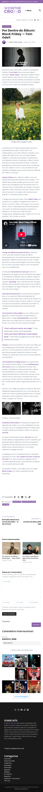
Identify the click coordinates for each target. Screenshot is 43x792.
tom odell (6, 504)
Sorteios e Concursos (12, 778)
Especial (7, 770)
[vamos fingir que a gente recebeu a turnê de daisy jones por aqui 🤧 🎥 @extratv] (34, 686)
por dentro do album (28, 502)
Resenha (7, 776)
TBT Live (7, 781)
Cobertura (8, 763)
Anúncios (7, 759)
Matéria (7, 772)
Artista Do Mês (9, 761)
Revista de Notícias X (21, 789)
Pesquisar (6, 621)
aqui (31, 650)
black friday (17, 502)
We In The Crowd (15, 42)
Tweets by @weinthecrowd (14, 748)
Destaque (7, 765)
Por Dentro (7, 26)
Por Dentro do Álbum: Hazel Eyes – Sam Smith (11, 557)
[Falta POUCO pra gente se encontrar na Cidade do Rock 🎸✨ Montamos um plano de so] (8, 660)
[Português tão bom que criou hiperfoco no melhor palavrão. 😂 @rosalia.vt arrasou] (8, 686)
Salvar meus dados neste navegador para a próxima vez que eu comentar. (19, 608)
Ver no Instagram (21, 697)
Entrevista (7, 767)
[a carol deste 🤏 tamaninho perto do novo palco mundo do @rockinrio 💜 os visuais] (21, 660)
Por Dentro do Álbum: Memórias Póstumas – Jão (31, 558)
